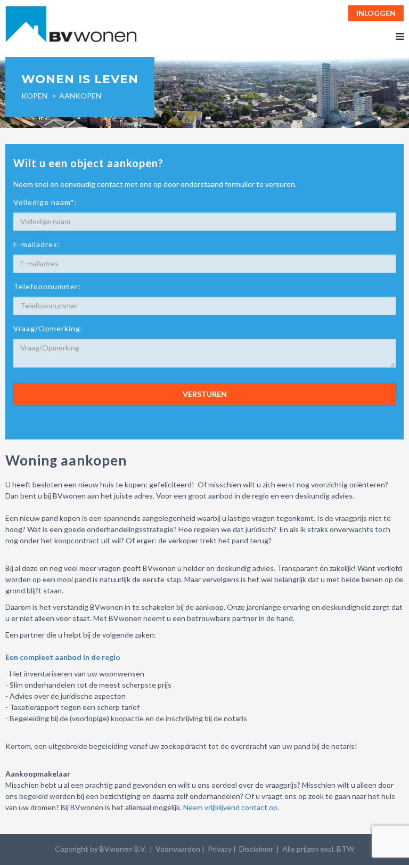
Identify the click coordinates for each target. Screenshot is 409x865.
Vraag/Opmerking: (48, 328)
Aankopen (80, 95)
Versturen (205, 393)
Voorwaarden (178, 848)
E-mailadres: (36, 244)
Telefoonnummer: (47, 286)
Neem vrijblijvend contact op (230, 807)
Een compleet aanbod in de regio (62, 657)
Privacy (220, 848)
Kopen (34, 95)
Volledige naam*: (45, 202)
